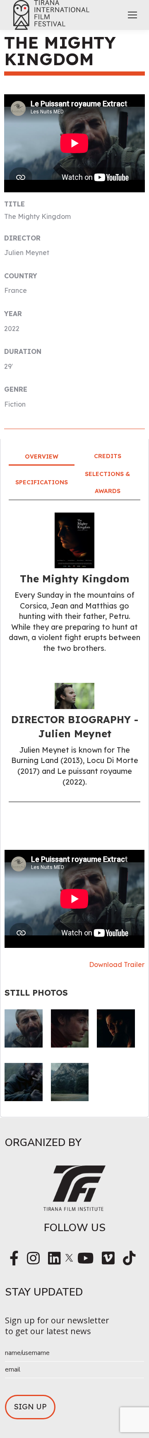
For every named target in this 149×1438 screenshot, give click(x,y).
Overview (41, 456)
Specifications (41, 482)
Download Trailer (116, 964)
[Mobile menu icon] (132, 15)
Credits (107, 456)
